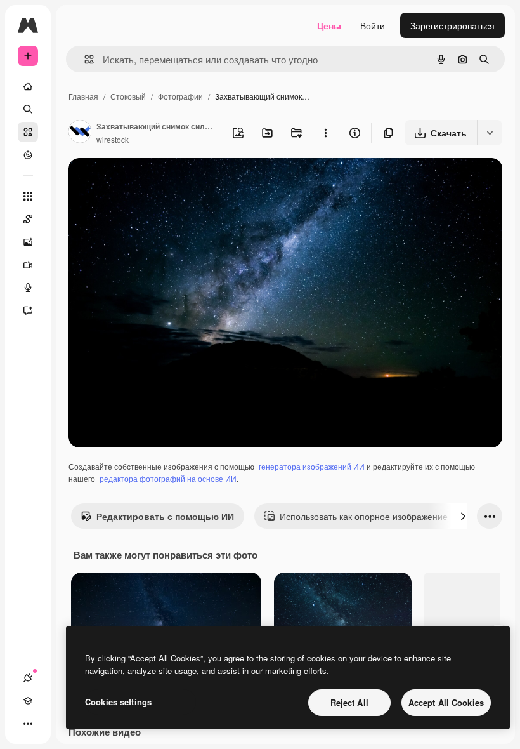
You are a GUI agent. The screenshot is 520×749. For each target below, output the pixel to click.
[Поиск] (28, 109)
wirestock (112, 139)
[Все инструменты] (28, 196)
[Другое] (28, 723)
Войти (372, 25)
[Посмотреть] (28, 155)
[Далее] (463, 516)
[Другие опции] (325, 132)
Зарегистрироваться (452, 25)
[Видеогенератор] (28, 265)
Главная (83, 96)
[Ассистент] (28, 310)
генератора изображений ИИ (312, 466)
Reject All (349, 702)
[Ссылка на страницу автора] (79, 132)
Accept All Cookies (446, 702)
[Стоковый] (28, 132)
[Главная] (28, 86)
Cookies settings (118, 702)
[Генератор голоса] (28, 287)
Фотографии (180, 96)
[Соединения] (28, 678)
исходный (153, 182)
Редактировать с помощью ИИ (165, 516)
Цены (329, 25)
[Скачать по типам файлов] (489, 132)
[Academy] (28, 701)
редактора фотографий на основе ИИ (168, 478)
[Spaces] (28, 219)
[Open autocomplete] (84, 59)
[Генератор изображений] (28, 242)
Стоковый (128, 96)
